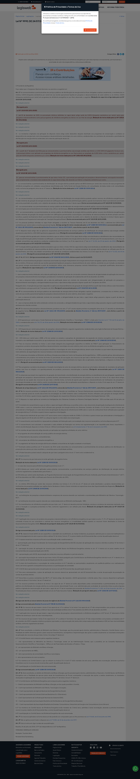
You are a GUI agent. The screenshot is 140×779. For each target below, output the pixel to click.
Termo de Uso (60, 23)
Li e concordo (90, 30)
